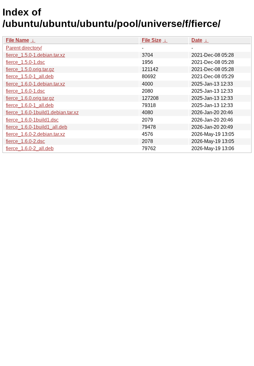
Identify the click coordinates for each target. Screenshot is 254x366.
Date (196, 40)
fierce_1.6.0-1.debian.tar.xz (35, 84)
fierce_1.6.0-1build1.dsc (32, 120)
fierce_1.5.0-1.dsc (25, 62)
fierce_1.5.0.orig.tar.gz (30, 69)
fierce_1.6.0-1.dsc (25, 91)
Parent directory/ (24, 48)
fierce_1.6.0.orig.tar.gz (30, 98)
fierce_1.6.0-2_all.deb (30, 148)
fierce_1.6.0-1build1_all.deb (36, 127)
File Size (151, 40)
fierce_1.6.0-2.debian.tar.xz (35, 134)
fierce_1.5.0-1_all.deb (30, 76)
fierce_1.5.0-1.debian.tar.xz (35, 55)
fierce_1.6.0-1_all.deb (30, 105)
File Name (17, 40)
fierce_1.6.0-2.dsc (25, 141)
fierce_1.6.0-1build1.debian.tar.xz (42, 112)
